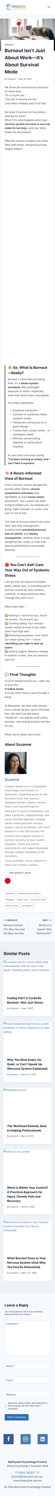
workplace (27, 905)
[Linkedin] (43, 1439)
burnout (10, 893)
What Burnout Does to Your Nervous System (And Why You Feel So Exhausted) (26, 1262)
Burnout (9, 45)
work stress (12, 905)
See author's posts (20, 872)
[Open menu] (48, 7)
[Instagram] (26, 1439)
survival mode (38, 899)
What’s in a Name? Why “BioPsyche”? (43, 927)
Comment (13, 1323)
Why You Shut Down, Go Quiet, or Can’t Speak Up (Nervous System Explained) (27, 1064)
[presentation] (27, 976)
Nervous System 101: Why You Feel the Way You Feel (14, 927)
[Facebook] (9, 1439)
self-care (22, 899)
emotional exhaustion (29, 893)
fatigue (10, 899)
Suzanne (12, 79)
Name (10, 1366)
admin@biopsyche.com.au (26, 1476)
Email (10, 1380)
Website (11, 1394)
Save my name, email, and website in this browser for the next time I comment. (27, 1406)
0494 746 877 (26, 1472)
